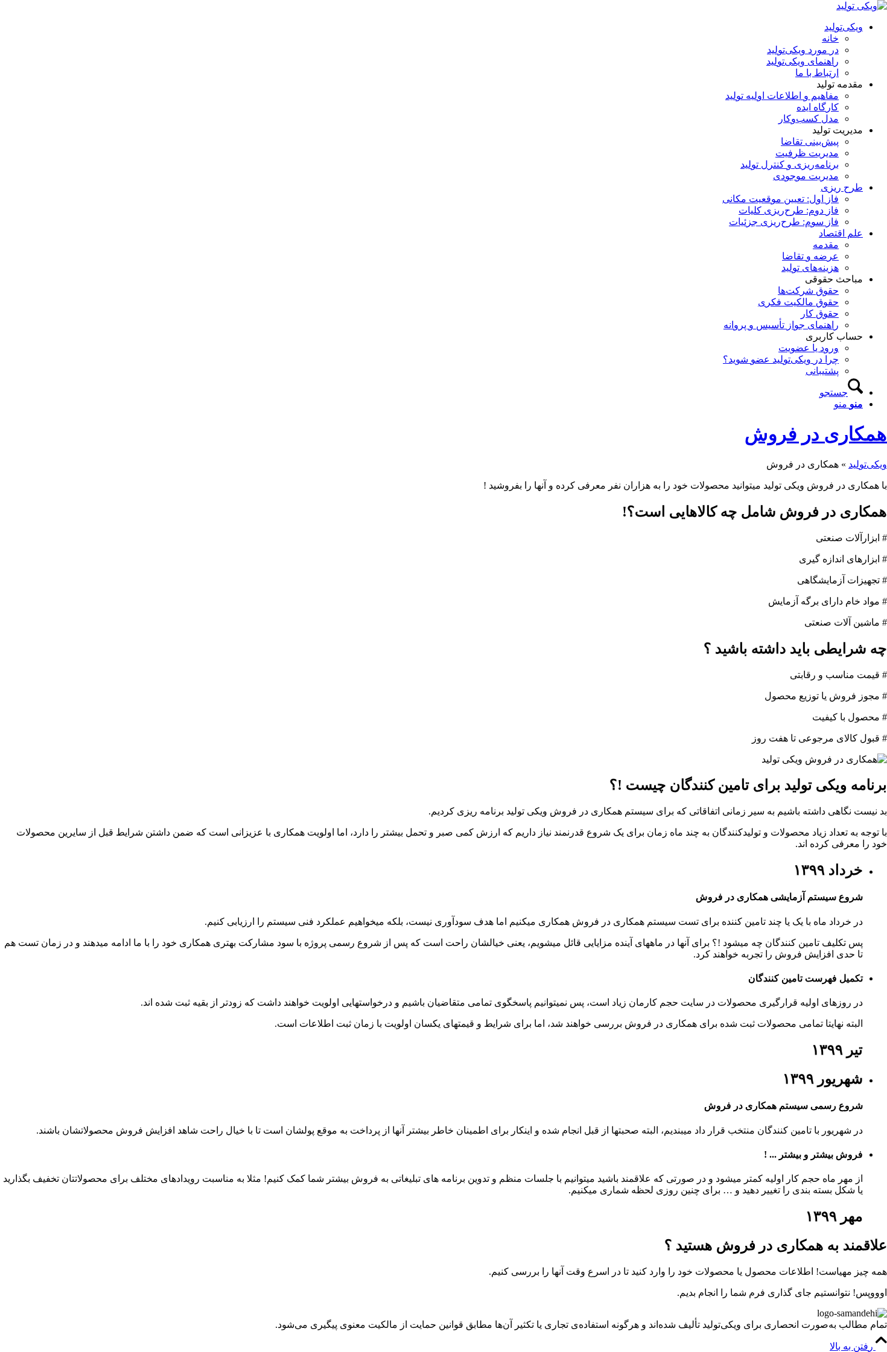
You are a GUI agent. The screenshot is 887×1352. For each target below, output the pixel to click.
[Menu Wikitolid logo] (861, 6)
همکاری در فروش (816, 434)
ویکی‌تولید (867, 464)
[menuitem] (431, 49)
